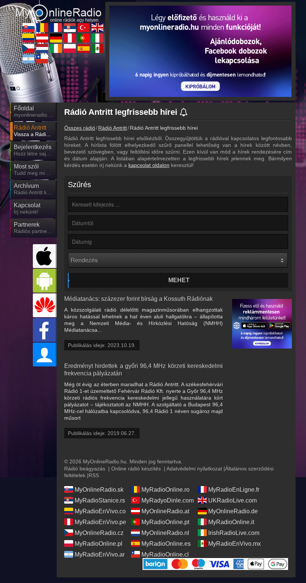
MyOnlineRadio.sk (99, 489)
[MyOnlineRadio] (59, 8)
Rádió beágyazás (84, 469)
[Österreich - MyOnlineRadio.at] (42, 38)
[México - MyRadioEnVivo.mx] (97, 48)
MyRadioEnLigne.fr (233, 489)
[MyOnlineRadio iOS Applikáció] (45, 256)
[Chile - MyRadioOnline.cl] (42, 58)
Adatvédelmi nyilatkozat (194, 469)
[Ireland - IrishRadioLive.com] (56, 48)
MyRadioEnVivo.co (100, 511)
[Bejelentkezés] (45, 354)
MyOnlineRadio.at (165, 511)
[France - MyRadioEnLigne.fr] (56, 27)
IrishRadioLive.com (233, 533)
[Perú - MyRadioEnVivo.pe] (70, 38)
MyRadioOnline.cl (165, 554)
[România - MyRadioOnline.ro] (42, 27)
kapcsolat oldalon (148, 165)
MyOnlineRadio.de (233, 511)
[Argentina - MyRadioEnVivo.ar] (28, 58)
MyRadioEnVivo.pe (100, 522)
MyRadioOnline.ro (165, 489)
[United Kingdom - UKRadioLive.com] (97, 27)
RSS (93, 475)
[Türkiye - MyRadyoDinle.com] (84, 27)
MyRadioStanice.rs (100, 500)
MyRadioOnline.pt (165, 522)
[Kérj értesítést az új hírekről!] (184, 113)
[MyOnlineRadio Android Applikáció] (45, 281)
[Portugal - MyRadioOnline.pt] (84, 38)
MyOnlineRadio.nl (165, 533)
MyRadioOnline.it (231, 522)
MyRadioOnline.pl (98, 544)
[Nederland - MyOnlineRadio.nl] (42, 48)
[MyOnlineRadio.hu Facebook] (45, 330)
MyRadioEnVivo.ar (100, 554)
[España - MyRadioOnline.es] (84, 48)
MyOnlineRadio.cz (99, 533)
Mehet (179, 280)
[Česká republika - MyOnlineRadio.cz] (28, 48)
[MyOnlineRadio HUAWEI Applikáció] (45, 305)
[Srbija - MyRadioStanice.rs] (70, 27)
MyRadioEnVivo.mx (234, 544)
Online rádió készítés (136, 469)
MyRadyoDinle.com (167, 500)
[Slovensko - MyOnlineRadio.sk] (28, 27)
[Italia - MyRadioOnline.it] (97, 38)
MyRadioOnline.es (166, 544)
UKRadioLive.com (232, 500)
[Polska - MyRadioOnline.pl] (70, 48)
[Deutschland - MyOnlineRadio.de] (56, 38)
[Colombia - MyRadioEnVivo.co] (28, 38)
